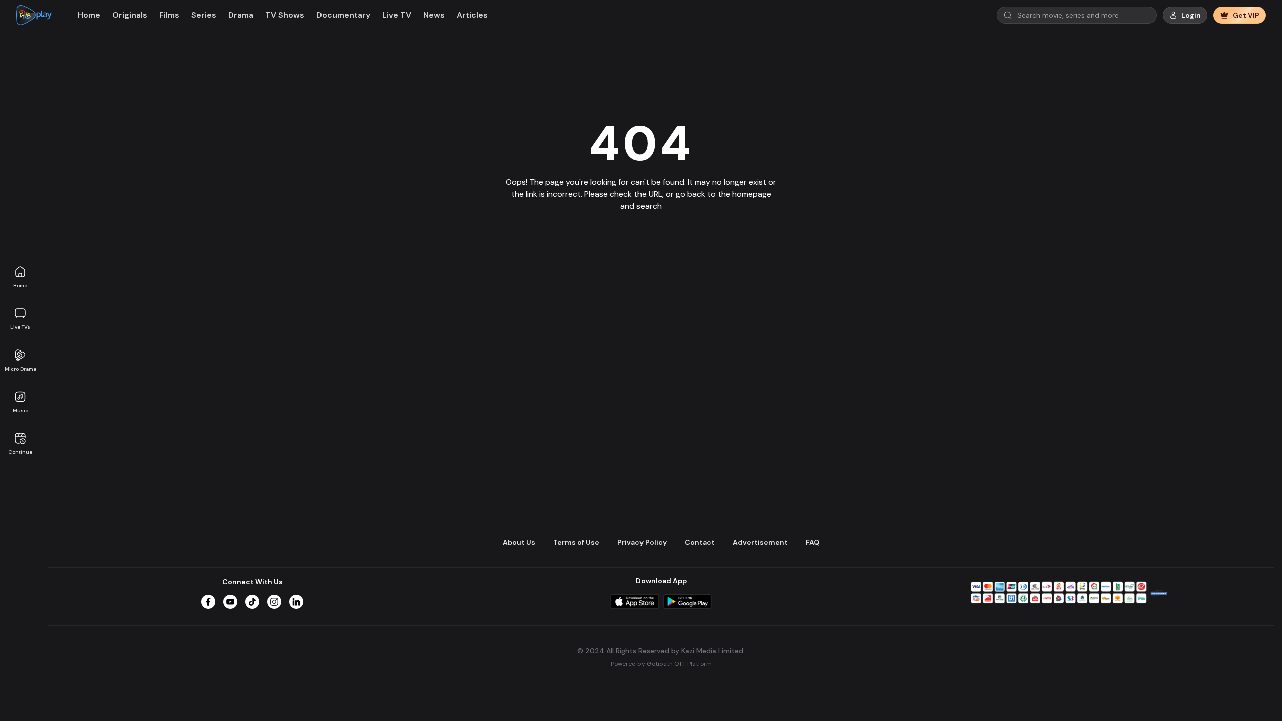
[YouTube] (230, 602)
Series (203, 15)
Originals (129, 15)
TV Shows (284, 15)
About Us (519, 542)
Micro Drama (20, 369)
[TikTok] (252, 602)
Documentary (343, 15)
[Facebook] (208, 602)
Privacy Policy (642, 542)
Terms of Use (576, 542)
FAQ (812, 542)
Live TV (396, 15)
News (434, 15)
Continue (20, 452)
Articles (472, 15)
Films (169, 15)
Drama (240, 15)
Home (20, 285)
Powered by (661, 664)
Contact (700, 542)
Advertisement (760, 542)
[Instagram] (274, 602)
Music (20, 410)
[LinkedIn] (296, 602)
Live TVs (20, 327)
